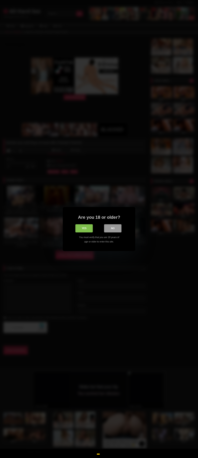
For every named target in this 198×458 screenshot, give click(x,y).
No (113, 228)
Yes (84, 228)
